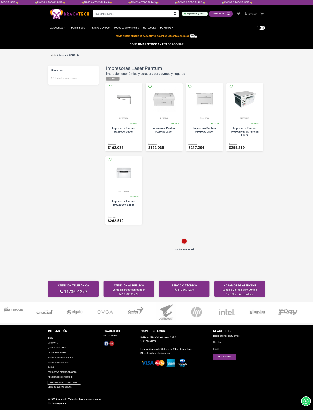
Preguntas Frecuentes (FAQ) (62, 372)
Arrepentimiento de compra (64, 382)
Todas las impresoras (66, 78)
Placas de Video (100, 28)
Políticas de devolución (60, 377)
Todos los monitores (126, 28)
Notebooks (149, 28)
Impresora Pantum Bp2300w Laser (123, 130)
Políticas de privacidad (60, 357)
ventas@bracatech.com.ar (129, 289)
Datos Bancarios (57, 352)
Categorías (57, 28)
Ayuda (51, 367)
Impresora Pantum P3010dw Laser (204, 130)
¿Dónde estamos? (57, 348)
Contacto (53, 343)
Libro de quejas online (60, 387)
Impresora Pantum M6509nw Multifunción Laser (245, 132)
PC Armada (166, 28)
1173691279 (75, 291)
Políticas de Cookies (58, 362)
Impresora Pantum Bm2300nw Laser (123, 203)
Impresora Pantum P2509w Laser (164, 130)
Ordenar (112, 79)
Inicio (53, 55)
